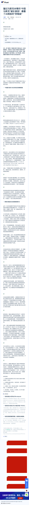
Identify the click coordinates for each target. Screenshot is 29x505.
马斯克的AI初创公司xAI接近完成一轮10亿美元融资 (15, 406)
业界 (4, 17)
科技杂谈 (12, 17)
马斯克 (5, 436)
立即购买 (20, 498)
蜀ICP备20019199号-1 (6, 503)
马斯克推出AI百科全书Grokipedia (13, 396)
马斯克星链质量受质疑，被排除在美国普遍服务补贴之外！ (15, 416)
